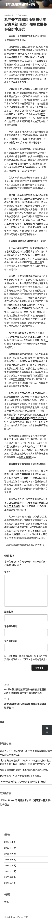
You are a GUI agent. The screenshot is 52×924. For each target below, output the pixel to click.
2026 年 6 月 (10, 853)
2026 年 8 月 (10, 841)
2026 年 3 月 (10, 871)
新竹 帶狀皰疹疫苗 (20, 418)
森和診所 (41, 110)
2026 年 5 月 (10, 859)
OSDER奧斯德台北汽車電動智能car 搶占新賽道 (23, 781)
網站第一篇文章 (42, 800)
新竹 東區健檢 (37, 184)
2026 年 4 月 (10, 865)
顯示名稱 (9, 611)
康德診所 (13, 78)
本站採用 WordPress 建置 (16, 917)
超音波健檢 (24, 251)
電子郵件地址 (11, 626)
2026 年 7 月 (10, 847)
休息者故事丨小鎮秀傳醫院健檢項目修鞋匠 (20, 775)
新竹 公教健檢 (22, 152)
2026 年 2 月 (10, 876)
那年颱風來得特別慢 (20, 4)
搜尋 (2, 721)
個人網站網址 (10, 641)
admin (24, 15)
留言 (7, 571)
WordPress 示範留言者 (14, 800)
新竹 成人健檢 (37, 297)
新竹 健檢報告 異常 (26, 516)
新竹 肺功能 (19, 53)
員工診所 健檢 (15, 332)
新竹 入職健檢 (24, 446)
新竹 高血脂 (27, 304)
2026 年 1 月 (10, 882)
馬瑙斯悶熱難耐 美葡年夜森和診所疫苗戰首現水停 (24, 769)
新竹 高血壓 (36, 262)
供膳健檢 (16, 534)
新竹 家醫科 (10, 269)
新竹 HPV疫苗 (18, 142)
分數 (6, 901)
